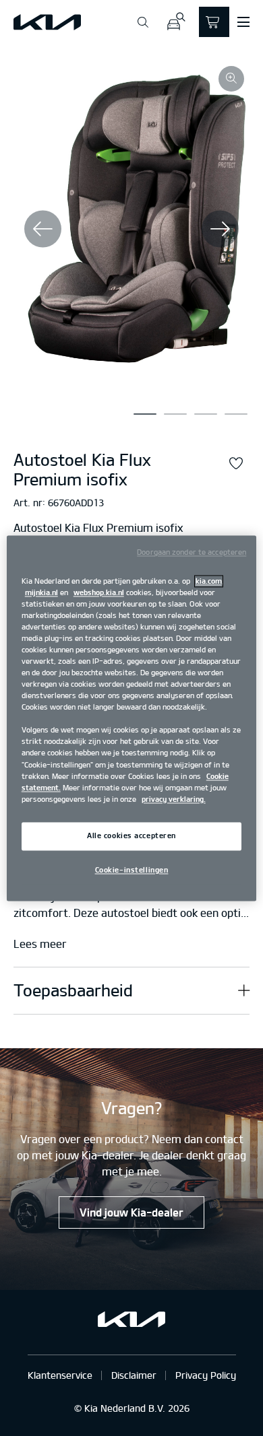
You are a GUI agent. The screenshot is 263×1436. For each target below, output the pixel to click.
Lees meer (40, 944)
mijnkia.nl (41, 592)
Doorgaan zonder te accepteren (191, 552)
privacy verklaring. (174, 799)
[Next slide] (220, 228)
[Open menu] (243, 22)
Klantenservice (60, 1375)
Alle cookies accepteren (131, 835)
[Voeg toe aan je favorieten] (236, 463)
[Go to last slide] (42, 228)
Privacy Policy (205, 1375)
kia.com (209, 581)
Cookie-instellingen (132, 870)
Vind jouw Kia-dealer (131, 1212)
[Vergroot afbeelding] (231, 79)
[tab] (145, 414)
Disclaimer (133, 1375)
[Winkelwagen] (214, 22)
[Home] (47, 22)
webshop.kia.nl (99, 592)
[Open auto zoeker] (175, 22)
